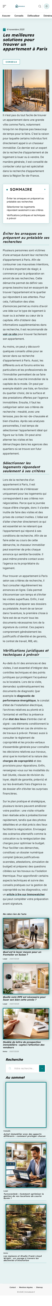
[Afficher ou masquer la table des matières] (39, 189)
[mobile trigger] (5, 6)
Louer (5, 959)
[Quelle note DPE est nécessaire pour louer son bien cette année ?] (26, 978)
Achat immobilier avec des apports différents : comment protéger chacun (24, 1135)
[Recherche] (40, 6)
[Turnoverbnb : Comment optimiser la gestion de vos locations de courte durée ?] (26, 1165)
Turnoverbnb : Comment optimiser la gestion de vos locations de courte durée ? (23, 1196)
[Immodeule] (19, 6)
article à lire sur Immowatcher (26, 894)
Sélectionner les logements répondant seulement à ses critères (25, 208)
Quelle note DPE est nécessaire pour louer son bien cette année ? (24, 998)
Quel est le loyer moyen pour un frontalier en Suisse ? (22, 953)
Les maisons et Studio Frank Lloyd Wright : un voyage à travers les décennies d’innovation (22, 1258)
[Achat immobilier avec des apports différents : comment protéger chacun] (26, 1105)
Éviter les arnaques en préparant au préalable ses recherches (25, 200)
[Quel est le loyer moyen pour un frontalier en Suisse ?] (26, 933)
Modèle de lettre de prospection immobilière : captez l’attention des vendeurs (23, 1045)
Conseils (11, 62)
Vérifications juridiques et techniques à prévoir (26, 217)
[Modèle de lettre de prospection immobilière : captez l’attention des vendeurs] (26, 1023)
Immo (5, 1051)
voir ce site (10, 334)
